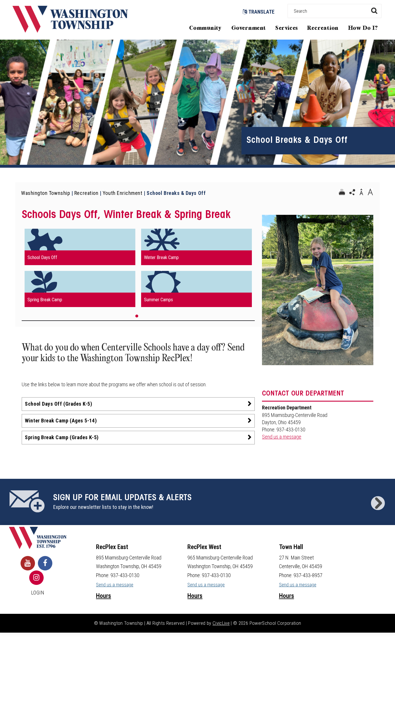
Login (38, 593)
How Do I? (363, 28)
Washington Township (45, 193)
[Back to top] (385, 713)
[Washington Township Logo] (70, 31)
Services (286, 28)
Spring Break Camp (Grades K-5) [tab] (61, 437)
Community (205, 28)
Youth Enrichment (123, 193)
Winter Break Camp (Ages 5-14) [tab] (61, 421)
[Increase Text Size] (370, 192)
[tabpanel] (138, 268)
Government (248, 28)
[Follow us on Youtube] (28, 563)
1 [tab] (136, 316)
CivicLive (221, 623)
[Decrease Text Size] (361, 192)
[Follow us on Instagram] (36, 577)
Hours (103, 595)
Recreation (322, 28)
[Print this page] (342, 192)
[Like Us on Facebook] (45, 563)
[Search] (374, 10)
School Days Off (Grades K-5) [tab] (58, 404)
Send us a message (281, 437)
